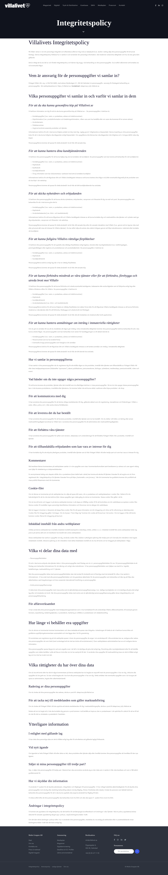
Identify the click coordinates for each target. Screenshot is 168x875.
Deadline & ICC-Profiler (65, 850)
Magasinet (60, 843)
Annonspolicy (45, 867)
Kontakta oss (33, 846)
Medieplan (61, 840)
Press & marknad (34, 850)
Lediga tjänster (57, 867)
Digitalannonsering (63, 846)
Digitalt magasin (34, 853)
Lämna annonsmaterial (64, 853)
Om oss (31, 843)
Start (30, 840)
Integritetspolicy (34, 867)
